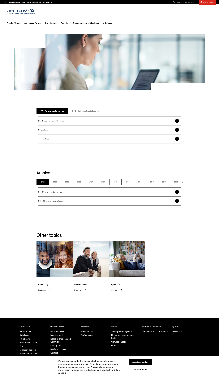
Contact (54, 353)
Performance (87, 335)
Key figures (55, 345)
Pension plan (26, 331)
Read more (42, 290)
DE (186, 2)
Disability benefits (28, 350)
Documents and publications (19, 2)
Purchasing (25, 339)
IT (193, 2)
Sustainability (87, 331)
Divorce (23, 346)
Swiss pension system (121, 331)
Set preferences (140, 369)
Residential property (29, 342)
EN (189, 2)
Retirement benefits (29, 353)
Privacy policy (97, 367)
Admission (25, 335)
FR (191, 2)
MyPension (177, 331)
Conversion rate (118, 342)
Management (56, 335)
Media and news (58, 349)
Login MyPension (208, 2)
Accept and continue (141, 362)
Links (113, 345)
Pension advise (57, 331)
